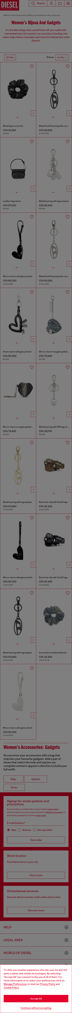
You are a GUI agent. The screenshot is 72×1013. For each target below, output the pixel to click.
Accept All (36, 998)
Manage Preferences (15, 984)
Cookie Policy (11, 987)
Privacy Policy (47, 984)
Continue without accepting (36, 1007)
